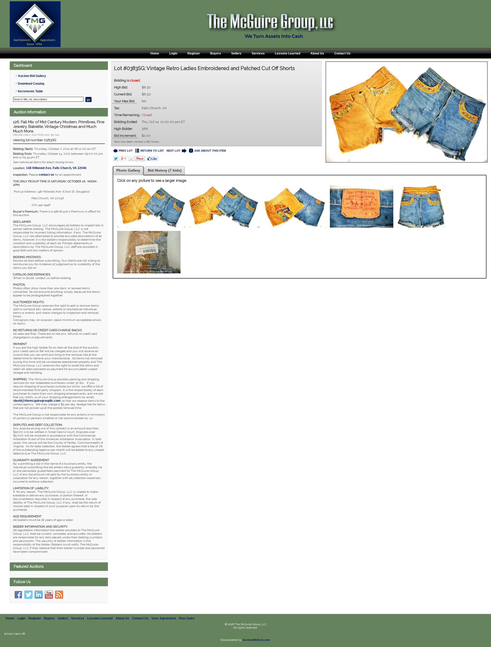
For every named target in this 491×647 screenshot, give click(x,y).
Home (154, 53)
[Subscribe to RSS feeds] (59, 594)
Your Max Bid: (124, 101)
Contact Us (342, 53)
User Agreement (164, 618)
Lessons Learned (287, 53)
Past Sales (187, 618)
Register (193, 53)
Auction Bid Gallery (32, 76)
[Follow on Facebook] (18, 594)
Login (173, 53)
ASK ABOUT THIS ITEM (210, 150)
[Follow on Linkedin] (39, 594)
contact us (46, 174)
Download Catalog (31, 83)
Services (258, 53)
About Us (317, 53)
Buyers (215, 53)
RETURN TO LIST (152, 150)
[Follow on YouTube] (49, 594)
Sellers (236, 53)
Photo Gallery (128, 170)
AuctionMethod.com (256, 639)
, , (56, 168)
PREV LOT (126, 150)
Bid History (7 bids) (165, 170)
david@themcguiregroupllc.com (37, 401)
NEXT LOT (173, 150)
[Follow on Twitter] (28, 594)
